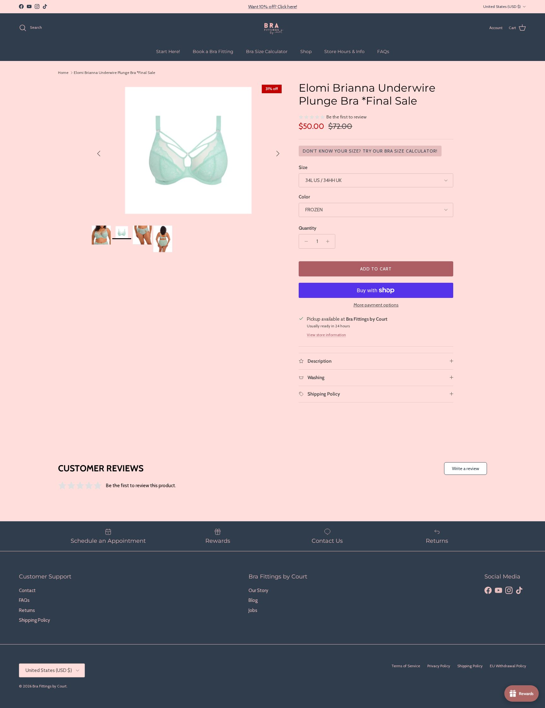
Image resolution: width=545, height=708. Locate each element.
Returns (27, 610)
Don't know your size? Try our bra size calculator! (370, 151)
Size (303, 167)
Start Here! (168, 51)
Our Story (258, 590)
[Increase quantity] (329, 241)
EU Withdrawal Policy (508, 665)
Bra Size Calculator (267, 51)
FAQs (383, 51)
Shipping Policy (34, 620)
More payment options (376, 305)
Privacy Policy (438, 665)
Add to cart (376, 269)
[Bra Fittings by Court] (272, 28)
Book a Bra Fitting (213, 51)
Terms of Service (405, 665)
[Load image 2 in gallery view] (188, 150)
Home (63, 72)
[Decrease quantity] (304, 241)
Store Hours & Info (344, 51)
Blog (253, 600)
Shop (306, 51)
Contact (27, 590)
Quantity (307, 228)
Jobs (253, 610)
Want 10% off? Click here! (272, 6)
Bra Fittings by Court (49, 686)
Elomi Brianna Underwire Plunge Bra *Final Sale (114, 72)
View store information (326, 334)
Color (304, 197)
